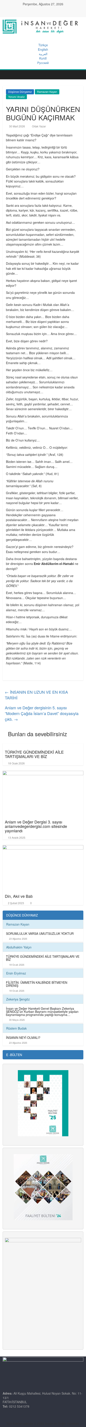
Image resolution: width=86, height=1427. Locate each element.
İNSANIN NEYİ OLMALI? (23, 1037)
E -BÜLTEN (14, 1055)
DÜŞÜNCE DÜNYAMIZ (22, 915)
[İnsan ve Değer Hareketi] (7, 74)
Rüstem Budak (16, 1028)
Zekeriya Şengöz (18, 999)
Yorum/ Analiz (16, 97)
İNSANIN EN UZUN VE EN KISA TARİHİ (36, 694)
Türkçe (43, 45)
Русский (43, 62)
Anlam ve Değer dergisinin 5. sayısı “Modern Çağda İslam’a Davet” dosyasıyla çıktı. (42, 713)
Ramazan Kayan (47, 91)
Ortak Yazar (39, 126)
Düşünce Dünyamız (20, 91)
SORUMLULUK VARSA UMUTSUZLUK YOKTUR (40, 933)
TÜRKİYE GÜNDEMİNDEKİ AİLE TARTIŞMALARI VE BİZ (34, 754)
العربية (43, 54)
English (43, 49)
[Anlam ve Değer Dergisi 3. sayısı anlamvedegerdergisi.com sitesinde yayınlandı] (43, 791)
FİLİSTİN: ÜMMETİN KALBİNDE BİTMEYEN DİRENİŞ (36, 984)
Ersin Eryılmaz (16, 973)
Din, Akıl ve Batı (19, 896)
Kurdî (43, 58)
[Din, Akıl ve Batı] (43, 866)
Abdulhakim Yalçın (19, 947)
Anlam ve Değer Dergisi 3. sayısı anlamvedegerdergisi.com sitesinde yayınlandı (36, 826)
